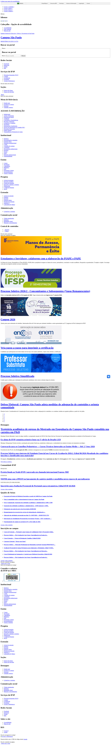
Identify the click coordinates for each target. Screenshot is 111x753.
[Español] (6, 21)
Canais (88, 3)
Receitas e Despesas (9, 121)
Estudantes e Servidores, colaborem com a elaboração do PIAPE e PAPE (41, 258)
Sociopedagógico (8, 172)
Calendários (7, 166)
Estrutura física (8, 141)
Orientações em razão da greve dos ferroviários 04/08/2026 (20, 509)
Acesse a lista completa (7, 525)
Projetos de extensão (9, 201)
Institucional (7, 114)
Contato (6, 76)
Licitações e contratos (9, 211)
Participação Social (9, 117)
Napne (5, 152)
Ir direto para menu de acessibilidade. (10, 1)
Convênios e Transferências (11, 120)
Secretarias (6, 164)
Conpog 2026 (8, 319)
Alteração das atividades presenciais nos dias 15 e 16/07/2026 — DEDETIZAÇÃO (26, 515)
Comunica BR (53, 3)
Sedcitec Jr (6, 203)
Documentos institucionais (10, 149)
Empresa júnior (8, 200)
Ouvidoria (6, 79)
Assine (5, 732)
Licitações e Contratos (9, 123)
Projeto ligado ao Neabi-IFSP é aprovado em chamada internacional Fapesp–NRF (35, 472)
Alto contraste (7, 29)
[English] (4, 21)
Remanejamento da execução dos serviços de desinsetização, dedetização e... (24, 512)
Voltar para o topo (5, 563)
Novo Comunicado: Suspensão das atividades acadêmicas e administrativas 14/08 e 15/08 (28, 502)
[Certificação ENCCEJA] (31, 343)
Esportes (6, 198)
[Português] (2, 21)
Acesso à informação (71, 3)
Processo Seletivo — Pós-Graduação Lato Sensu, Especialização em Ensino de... (26, 535)
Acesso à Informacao (9, 81)
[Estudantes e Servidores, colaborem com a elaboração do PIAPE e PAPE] (31, 254)
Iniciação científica (8, 181)
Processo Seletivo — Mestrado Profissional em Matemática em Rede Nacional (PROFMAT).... (29, 544)
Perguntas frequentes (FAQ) (11, 75)
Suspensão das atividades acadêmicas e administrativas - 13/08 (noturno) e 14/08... (26, 505)
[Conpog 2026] (31, 315)
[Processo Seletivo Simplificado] (31, 372)
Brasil (21, 3)
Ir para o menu (8, 8)
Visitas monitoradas (9, 218)
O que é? (6, 730)
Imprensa (6, 220)
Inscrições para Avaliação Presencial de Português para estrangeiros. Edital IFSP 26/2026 (38, 486)
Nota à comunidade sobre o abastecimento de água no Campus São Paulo (24, 499)
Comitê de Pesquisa (9, 187)
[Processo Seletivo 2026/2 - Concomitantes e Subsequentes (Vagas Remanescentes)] (31, 287)
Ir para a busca (8, 9)
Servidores (6, 124)
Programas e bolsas (9, 170)
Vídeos (7, 231)
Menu (2, 94)
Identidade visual (8, 221)
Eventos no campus (9, 104)
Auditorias (6, 118)
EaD (5, 169)
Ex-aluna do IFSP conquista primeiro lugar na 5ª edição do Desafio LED (31, 440)
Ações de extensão (8, 196)
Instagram (6, 712)
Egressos (6, 106)
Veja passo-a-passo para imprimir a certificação (27, 347)
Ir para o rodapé (8, 11)
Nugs (5, 153)
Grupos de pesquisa (9, 183)
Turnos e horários (8, 173)
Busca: (4, 55)
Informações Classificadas (10, 126)
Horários (6, 150)
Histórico (6, 138)
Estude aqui (7, 103)
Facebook (6, 711)
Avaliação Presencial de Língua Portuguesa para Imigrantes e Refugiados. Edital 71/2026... (29, 548)
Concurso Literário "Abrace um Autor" (15, 541)
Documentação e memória (10, 140)
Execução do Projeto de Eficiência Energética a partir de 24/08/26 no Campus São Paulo (28, 496)
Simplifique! (45, 3)
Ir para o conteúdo (9, 6)
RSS (5, 715)
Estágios (6, 197)
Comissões (6, 147)
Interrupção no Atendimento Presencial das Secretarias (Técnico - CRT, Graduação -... (28, 518)
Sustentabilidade (8, 156)
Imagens (7, 229)
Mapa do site (7, 30)
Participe (61, 3)
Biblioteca (6, 167)
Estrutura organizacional (10, 143)
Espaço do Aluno (8, 90)
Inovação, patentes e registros (11, 184)
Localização (7, 78)
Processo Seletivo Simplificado (17, 376)
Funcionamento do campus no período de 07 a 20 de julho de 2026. (22, 521)
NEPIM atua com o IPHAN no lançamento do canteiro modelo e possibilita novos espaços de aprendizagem (45, 479)
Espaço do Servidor (9, 92)
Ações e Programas (9, 115)
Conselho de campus (9, 146)
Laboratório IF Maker (9, 204)
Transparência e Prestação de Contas (13, 132)
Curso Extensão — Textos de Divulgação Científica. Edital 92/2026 (22, 538)
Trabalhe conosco (8, 107)
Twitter (6, 714)
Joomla (25, 739)
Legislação (81, 3)
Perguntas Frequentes (9, 129)
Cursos (5, 163)
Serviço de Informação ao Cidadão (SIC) (14, 127)
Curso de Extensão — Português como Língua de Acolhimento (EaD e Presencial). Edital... (29, 532)
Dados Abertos (8, 130)
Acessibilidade (7, 27)
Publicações (7, 186)
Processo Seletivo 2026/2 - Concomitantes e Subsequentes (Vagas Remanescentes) (45, 291)
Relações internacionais (10, 154)
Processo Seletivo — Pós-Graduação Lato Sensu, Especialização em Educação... (26, 551)
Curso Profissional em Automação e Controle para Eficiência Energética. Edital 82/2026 (28, 554)
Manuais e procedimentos (10, 222)
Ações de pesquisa (8, 180)
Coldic (5, 144)
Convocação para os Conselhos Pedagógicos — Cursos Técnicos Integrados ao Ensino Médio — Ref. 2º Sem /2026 (48, 446)
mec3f (5, 189)
